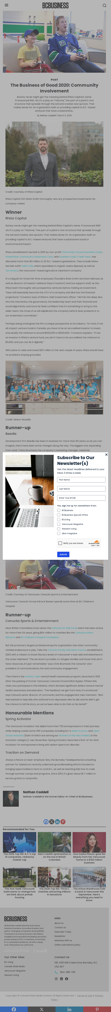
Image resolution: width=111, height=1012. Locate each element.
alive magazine (69, 533)
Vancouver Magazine (72, 524)
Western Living (69, 528)
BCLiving (66, 519)
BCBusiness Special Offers (75, 514)
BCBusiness (67, 510)
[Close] (106, 454)
